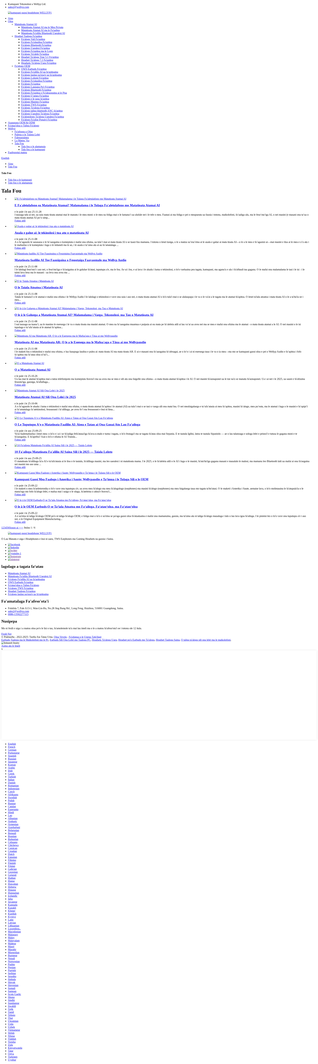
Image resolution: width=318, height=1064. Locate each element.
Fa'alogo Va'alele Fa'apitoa (35, 54)
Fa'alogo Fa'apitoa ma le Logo (37, 51)
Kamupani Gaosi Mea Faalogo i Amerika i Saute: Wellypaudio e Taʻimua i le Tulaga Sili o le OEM (81, 479)
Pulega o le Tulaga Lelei (27, 134)
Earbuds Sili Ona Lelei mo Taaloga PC (70, 639)
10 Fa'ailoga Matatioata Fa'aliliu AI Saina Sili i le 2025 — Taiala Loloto (63, 452)
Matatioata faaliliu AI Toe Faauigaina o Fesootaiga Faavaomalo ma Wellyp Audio (70, 260)
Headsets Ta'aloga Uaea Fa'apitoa (38, 63)
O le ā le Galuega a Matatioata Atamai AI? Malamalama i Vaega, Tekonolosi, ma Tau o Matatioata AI (84, 315)
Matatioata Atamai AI (26, 24)
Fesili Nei (6, 634)
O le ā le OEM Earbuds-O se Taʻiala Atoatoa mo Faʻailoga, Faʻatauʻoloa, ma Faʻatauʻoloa (76, 506)
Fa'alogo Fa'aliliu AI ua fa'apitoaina (39, 72)
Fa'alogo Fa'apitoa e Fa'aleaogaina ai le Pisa (44, 92)
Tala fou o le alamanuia (33, 146)
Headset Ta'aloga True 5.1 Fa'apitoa (40, 57)
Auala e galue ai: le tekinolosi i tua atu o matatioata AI (52, 232)
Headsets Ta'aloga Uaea (104, 639)
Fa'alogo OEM (22, 66)
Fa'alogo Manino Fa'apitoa (35, 101)
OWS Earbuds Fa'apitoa (34, 69)
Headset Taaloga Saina (168, 639)
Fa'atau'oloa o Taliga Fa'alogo (23, 125)
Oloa (10, 21)
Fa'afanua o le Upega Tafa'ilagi (85, 636)
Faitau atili (20, 220)
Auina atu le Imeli (10, 645)
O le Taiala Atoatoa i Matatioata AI (39, 287)
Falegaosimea (22, 137)
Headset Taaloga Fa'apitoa (28, 36)
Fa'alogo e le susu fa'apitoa (35, 98)
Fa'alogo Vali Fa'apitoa (33, 39)
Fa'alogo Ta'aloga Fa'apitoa (35, 107)
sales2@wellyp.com (18, 7)
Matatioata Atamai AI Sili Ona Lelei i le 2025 (45, 397)
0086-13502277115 (18, 614)
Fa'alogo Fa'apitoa (30, 83)
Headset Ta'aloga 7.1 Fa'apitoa (37, 60)
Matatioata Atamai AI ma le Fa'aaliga (40, 30)
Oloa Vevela (60, 636)
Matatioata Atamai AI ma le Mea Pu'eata (42, 27)
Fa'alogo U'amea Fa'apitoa (35, 95)
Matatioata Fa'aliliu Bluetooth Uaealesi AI (43, 33)
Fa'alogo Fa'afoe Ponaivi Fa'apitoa (39, 119)
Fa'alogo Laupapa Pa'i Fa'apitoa (37, 86)
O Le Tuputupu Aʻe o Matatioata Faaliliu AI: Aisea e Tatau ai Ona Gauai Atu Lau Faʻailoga (77, 424)
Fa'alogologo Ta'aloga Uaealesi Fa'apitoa (42, 116)
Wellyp (11, 128)
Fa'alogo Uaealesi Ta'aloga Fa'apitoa (40, 113)
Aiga (10, 18)
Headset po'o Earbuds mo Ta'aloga (136, 639)
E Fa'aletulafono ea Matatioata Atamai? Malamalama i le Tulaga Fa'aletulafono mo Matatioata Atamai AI (87, 205)
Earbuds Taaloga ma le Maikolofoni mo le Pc (25, 639)
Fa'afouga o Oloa (24, 131)
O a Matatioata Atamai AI (32, 369)
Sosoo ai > (14, 527)
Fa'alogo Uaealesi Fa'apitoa (35, 48)
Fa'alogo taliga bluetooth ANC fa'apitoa (42, 110)
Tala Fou (19, 143)
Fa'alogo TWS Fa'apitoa (34, 104)
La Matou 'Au (22, 140)
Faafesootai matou (17, 152)
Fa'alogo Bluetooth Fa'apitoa (36, 45)
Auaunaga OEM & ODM (21, 122)
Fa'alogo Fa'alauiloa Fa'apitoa (36, 42)
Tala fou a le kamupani (33, 149)
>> (21, 527)
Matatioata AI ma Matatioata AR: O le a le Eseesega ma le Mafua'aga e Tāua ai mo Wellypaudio (80, 342)
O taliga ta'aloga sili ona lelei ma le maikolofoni (206, 639)
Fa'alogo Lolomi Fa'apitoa (35, 77)
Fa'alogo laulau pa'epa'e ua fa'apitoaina (41, 75)
